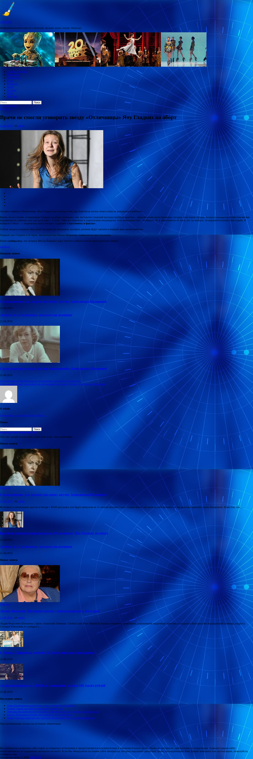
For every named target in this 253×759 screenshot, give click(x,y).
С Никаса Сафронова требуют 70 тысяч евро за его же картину (47, 652)
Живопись (13, 74)
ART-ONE (6, 22)
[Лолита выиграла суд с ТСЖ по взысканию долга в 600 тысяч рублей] (11, 678)
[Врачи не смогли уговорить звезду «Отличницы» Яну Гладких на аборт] (11, 526)
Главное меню (8, 105)
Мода (10, 87)
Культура (12, 83)
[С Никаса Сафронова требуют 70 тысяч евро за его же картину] (11, 646)
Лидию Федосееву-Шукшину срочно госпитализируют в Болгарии (50, 611)
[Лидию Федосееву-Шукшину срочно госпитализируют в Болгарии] (30, 601)
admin (21, 125)
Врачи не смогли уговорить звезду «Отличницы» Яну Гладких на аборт (54, 533)
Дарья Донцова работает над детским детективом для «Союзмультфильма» (51, 717)
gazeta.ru (5, 246)
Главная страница (17, 71)
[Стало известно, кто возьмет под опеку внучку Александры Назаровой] (30, 294)
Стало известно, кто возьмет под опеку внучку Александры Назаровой (53, 301)
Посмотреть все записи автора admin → (23, 415)
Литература (13, 77)
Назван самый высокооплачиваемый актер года (35, 708)
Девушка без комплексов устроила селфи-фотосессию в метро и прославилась (53, 711)
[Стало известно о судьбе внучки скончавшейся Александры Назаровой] (30, 361)
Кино (10, 80)
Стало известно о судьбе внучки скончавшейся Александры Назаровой (53, 368)
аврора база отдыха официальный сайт (18, 432)
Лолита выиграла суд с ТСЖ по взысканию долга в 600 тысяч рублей (52, 685)
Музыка (11, 90)
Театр (10, 93)
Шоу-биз (12, 96)
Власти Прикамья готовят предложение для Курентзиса (39, 714)
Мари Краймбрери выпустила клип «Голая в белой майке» (41, 705)
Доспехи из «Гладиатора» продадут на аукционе (36, 315)
